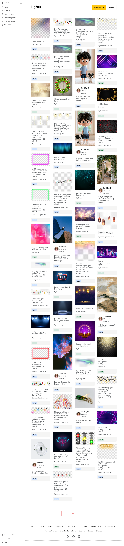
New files (41, 526)
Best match (99, 7)
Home (33, 526)
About (50, 526)
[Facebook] (73, 536)
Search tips (59, 526)
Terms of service (51, 531)
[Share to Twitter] (41, 36)
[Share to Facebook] (44, 36)
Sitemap (99, 531)
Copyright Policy (95, 526)
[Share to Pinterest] (48, 36)
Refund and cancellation (68, 531)
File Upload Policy (110, 526)
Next (74, 513)
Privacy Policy (70, 526)
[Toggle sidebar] (21, 3)
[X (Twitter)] (2, 542)
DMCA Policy (82, 526)
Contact (90, 531)
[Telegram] (5, 542)
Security (82, 531)
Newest (111, 7)
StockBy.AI (85, 88)
